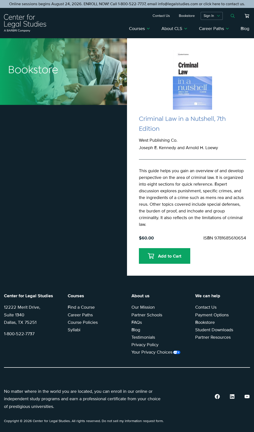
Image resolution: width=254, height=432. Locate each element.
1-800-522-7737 (19, 333)
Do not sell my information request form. (132, 421)
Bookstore (205, 322)
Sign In (209, 16)
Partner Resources (213, 337)
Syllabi (74, 329)
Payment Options (212, 315)
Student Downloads (214, 329)
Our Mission (143, 307)
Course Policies (83, 322)
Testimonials (143, 337)
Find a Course (81, 307)
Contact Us (206, 307)
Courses (137, 28)
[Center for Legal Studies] (27, 23)
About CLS (171, 28)
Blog (245, 28)
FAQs (136, 322)
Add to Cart (169, 256)
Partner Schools (146, 315)
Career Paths (211, 28)
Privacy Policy (145, 344)
